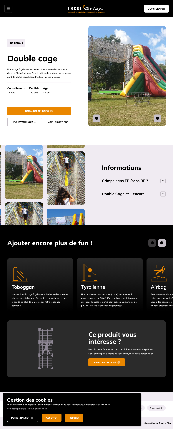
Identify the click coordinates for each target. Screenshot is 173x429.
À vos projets (156, 408)
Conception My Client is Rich (157, 423)
